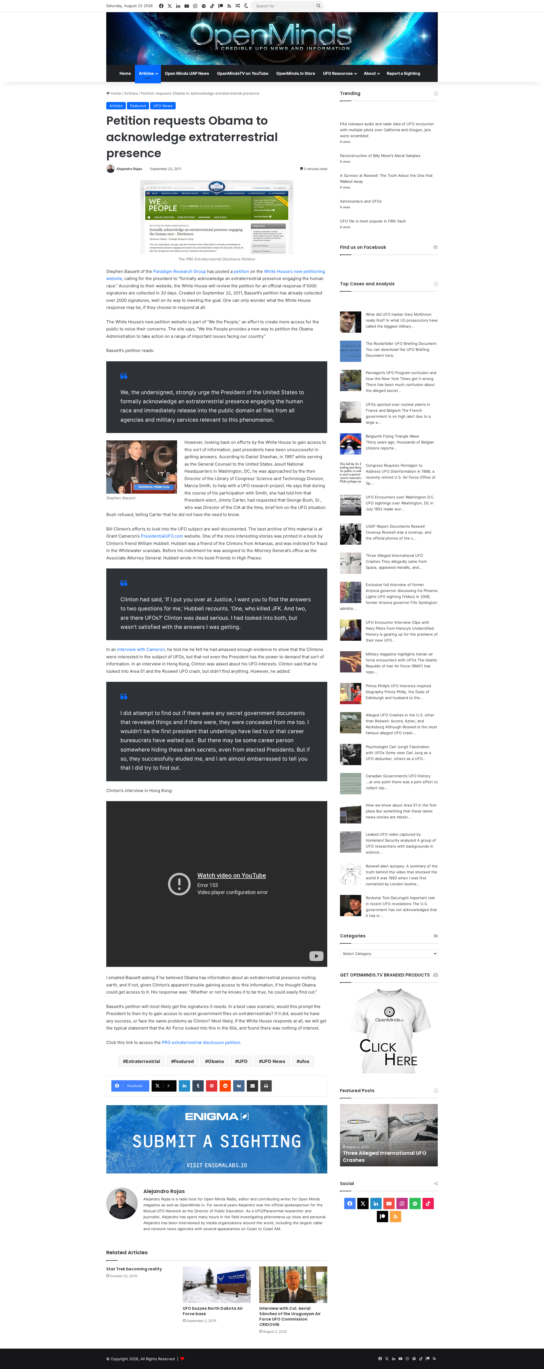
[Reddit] (225, 1086)
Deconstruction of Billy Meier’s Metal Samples (380, 155)
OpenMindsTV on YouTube (242, 73)
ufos (304, 1061)
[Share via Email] (252, 1086)
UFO (243, 1061)
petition (241, 271)
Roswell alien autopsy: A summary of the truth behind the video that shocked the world (402, 872)
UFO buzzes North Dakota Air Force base (213, 1311)
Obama (216, 1061)
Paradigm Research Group (179, 271)
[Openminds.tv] (272, 38)
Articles (146, 73)
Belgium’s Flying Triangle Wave (392, 436)
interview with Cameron (141, 649)
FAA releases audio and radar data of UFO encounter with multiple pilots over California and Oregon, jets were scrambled (387, 130)
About (370, 73)
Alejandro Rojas (129, 169)
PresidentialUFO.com (162, 536)
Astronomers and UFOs (361, 201)
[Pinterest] (211, 1086)
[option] (389, 1135)
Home (125, 73)
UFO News (163, 105)
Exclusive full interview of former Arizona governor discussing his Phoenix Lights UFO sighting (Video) (402, 590)
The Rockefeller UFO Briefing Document (401, 343)
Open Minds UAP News (187, 73)
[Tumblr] (198, 1086)
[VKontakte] (239, 1086)
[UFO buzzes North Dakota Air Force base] (217, 1284)
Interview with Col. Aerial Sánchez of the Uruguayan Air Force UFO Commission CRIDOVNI (290, 1316)
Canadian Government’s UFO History (398, 776)
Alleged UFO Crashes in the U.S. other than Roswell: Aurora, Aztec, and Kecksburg (400, 721)
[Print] (266, 1086)
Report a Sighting (403, 73)
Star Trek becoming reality (134, 1269)
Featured (138, 105)
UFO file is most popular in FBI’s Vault (373, 221)
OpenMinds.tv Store (295, 73)
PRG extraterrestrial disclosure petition (201, 1042)
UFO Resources (338, 73)
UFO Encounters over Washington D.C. (400, 497)
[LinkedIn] (184, 1086)
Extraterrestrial (143, 1061)
